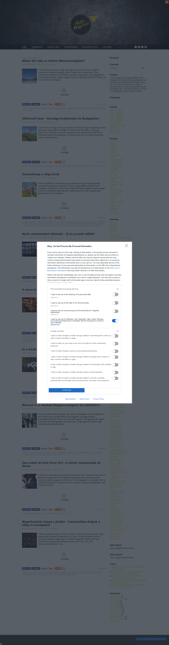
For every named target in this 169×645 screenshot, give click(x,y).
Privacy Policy (98, 399)
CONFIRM (66, 390)
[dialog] (84, 322)
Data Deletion (70, 399)
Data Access (84, 399)
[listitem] (84, 289)
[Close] (127, 246)
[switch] (115, 294)
